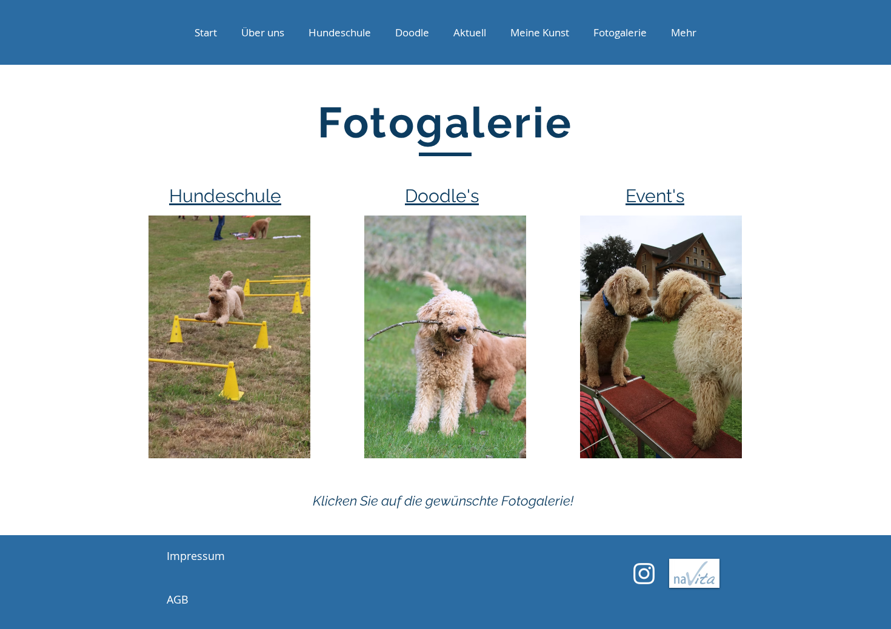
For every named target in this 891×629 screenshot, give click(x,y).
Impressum (196, 555)
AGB (178, 599)
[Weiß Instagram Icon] (644, 573)
